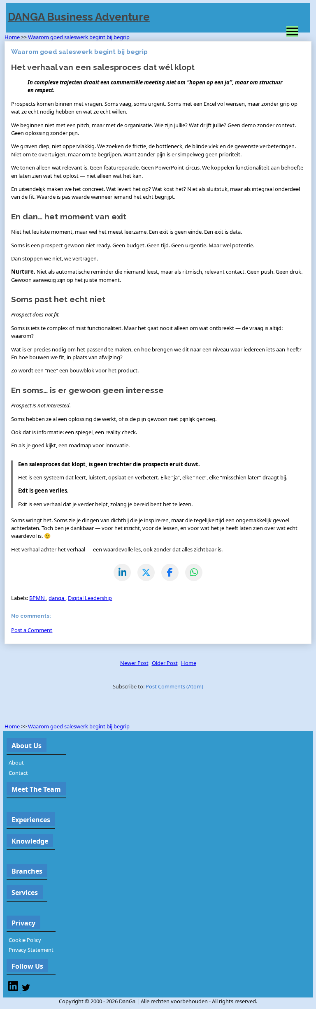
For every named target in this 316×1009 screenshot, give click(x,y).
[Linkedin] (14, 990)
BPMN (37, 598)
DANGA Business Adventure (79, 17)
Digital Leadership (90, 598)
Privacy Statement (31, 949)
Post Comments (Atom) (174, 686)
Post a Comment (31, 630)
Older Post (165, 663)
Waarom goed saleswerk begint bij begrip (79, 37)
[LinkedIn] (122, 572)
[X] (146, 572)
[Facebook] (170, 572)
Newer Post (134, 663)
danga (57, 598)
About (16, 762)
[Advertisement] (101, 708)
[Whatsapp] (193, 572)
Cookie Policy (25, 940)
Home (13, 37)
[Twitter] (26, 990)
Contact (18, 773)
